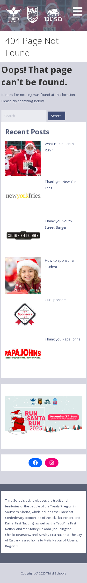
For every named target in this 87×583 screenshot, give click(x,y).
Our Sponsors (55, 299)
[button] (79, 8)
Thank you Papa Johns (62, 339)
